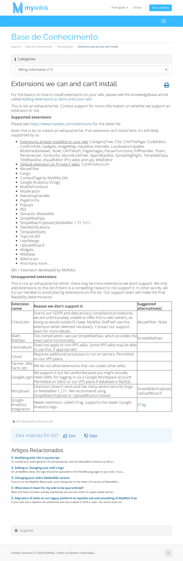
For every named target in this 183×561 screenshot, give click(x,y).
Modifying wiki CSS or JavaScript (36, 458)
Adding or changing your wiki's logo (39, 468)
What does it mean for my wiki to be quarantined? (49, 488)
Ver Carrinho (160, 8)
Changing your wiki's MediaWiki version (42, 478)
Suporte (16, 46)
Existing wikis (65, 46)
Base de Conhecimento (39, 46)
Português (119, 7)
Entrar (137, 7)
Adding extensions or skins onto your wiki (57, 99)
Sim (71, 435)
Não (92, 435)
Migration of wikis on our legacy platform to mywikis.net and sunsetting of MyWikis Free (75, 498)
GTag (141, 404)
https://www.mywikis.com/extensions (61, 123)
